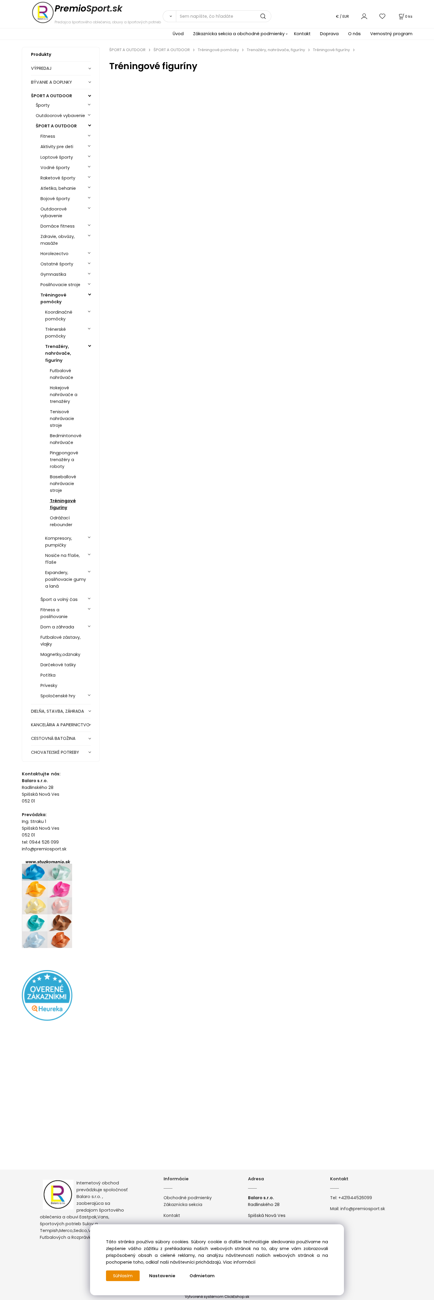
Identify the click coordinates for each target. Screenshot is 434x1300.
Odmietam (202, 1276)
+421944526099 (355, 1198)
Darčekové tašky (58, 665)
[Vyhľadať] (169, 16)
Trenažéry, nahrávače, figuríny (58, 353)
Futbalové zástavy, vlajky (60, 640)
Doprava (329, 34)
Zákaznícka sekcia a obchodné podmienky (239, 34)
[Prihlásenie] (364, 16)
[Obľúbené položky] (382, 16)
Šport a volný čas (59, 599)
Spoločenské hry (57, 696)
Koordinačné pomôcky (58, 315)
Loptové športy (56, 157)
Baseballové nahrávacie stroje (63, 483)
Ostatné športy (56, 264)
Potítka (48, 675)
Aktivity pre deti (56, 147)
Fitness (47, 136)
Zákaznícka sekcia (183, 1204)
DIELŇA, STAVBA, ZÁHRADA (57, 711)
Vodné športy (55, 168)
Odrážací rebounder (61, 521)
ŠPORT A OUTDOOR (51, 96)
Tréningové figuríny (63, 504)
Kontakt (302, 34)
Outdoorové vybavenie (60, 116)
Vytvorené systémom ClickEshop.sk (217, 1296)
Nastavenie (162, 1276)
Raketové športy (57, 178)
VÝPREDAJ (41, 68)
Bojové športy (55, 199)
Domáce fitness (57, 226)
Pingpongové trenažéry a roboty (64, 459)
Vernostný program (391, 34)
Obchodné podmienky (188, 1198)
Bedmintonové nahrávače (65, 439)
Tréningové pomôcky (53, 298)
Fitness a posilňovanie (54, 613)
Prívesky (48, 685)
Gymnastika (53, 274)
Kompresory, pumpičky (58, 541)
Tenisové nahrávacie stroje (62, 418)
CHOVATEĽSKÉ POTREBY (55, 752)
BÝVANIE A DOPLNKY (51, 82)
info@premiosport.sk (362, 1209)
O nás (354, 34)
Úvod (178, 34)
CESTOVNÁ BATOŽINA (53, 738)
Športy (43, 105)
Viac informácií (239, 1262)
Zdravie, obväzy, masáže (57, 240)
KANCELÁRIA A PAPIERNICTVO (60, 725)
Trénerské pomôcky (55, 332)
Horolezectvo (54, 254)
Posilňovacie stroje (60, 285)
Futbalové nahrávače (61, 374)
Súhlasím (123, 1276)
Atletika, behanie (58, 188)
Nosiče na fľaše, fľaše (62, 558)
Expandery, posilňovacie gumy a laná (65, 579)
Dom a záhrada (57, 627)
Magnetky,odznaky (60, 654)
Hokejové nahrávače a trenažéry (63, 394)
